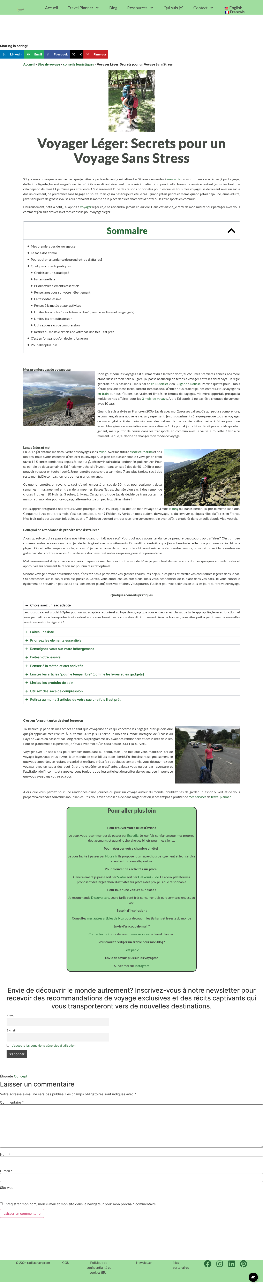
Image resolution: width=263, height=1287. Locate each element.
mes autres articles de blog (105, 918)
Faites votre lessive (47, 299)
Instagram (142, 966)
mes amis (173, 179)
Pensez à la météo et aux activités (57, 305)
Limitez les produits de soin (53, 318)
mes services (197, 797)
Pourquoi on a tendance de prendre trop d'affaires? (66, 259)
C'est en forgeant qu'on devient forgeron (59, 338)
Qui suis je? (173, 8)
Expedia (132, 835)
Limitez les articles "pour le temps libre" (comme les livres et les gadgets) (84, 312)
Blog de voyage (49, 64)
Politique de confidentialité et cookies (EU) (99, 1267)
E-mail (11, 1030)
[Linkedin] (231, 1263)
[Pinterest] (243, 1263)
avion (102, 452)
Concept (20, 1076)
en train (103, 393)
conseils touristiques (78, 64)
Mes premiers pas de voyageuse (53, 246)
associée (136, 452)
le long (173, 508)
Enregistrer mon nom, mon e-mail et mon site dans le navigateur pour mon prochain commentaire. (80, 1204)
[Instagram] (219, 1263)
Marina (147, 452)
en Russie (157, 384)
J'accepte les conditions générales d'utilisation (43, 1045)
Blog (113, 8)
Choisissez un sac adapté (51, 272)
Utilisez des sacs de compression (57, 325)
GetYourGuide (148, 877)
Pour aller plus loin (44, 345)
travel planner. (220, 797)
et (166, 384)
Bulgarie (181, 384)
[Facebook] (207, 1263)
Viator (121, 877)
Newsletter (144, 1262)
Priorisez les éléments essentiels (56, 286)
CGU (65, 1262)
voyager (86, 207)
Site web (7, 1187)
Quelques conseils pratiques (51, 266)
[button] (231, 230)
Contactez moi (99, 934)
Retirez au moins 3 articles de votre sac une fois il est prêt (74, 332)
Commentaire (12, 1102)
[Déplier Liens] (253, 1277)
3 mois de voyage (154, 398)
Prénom (12, 1015)
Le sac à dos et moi (44, 253)
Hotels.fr (111, 856)
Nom (5, 1154)
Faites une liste (44, 279)
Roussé (195, 384)
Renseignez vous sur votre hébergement (62, 292)
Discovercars (100, 897)
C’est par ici (131, 950)
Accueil (51, 8)
